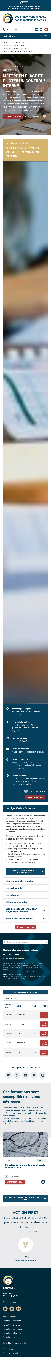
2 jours (34, 1015)
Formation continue (17, 42)
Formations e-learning (12, 1333)
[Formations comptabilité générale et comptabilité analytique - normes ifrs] (43, 1182)
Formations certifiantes (12, 1329)
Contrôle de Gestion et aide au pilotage (16, 48)
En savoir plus (35, 8)
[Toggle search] (41, 36)
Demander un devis (13, 116)
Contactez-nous (8, 976)
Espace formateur (10, 1349)
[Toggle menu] (45, 36)
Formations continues (12, 1321)
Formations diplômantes (13, 1325)
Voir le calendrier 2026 (24, 992)
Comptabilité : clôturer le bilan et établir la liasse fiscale (25, 1166)
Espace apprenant (10, 1353)
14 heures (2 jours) (19, 741)
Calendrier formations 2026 (14, 1343)
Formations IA (9, 1337)
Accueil (5, 42)
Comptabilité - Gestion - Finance (13, 45)
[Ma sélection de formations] (46, 29)
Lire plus (29, 110)
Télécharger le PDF (33, 116)
